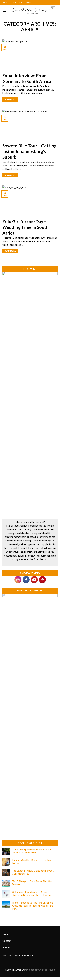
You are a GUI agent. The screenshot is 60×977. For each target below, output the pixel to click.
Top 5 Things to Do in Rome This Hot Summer (32, 883)
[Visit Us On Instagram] (18, 579)
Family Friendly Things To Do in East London (32, 861)
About (6, 2)
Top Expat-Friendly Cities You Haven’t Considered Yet (33, 872)
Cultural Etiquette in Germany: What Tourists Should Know (32, 851)
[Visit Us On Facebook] (26, 579)
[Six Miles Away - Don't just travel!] (32, 10)
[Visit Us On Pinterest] (42, 579)
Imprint (28, 2)
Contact (17, 2)
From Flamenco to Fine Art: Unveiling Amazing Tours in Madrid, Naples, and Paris (32, 905)
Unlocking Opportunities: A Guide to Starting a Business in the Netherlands (32, 893)
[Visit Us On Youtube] (34, 579)
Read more (10, 99)
